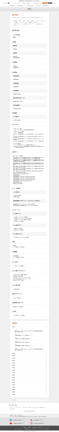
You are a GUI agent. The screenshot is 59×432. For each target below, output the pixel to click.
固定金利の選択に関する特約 (17, 182)
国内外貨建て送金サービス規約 (17, 101)
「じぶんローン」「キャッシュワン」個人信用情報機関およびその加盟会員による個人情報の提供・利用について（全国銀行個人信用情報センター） (28, 147)
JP (53, 3)
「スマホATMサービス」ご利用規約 (18, 265)
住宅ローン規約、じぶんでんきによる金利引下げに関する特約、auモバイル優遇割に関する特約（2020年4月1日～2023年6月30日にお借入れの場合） (28, 169)
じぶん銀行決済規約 (16, 289)
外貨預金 (28, 20)
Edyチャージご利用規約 (16, 297)
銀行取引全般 (15, 20)
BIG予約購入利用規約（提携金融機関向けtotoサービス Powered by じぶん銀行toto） (26, 205)
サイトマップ (47, 427)
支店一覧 (21, 415)
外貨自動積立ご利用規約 (16, 94)
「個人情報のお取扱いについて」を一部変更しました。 (23, 335)
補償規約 (14, 37)
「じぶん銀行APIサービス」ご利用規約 (18, 315)
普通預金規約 (15, 49)
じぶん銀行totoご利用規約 (17, 195)
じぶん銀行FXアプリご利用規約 (17, 228)
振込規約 (14, 245)
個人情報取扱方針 (34, 427)
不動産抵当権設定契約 (16, 175)
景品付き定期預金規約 (16, 57)
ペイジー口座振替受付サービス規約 (18, 257)
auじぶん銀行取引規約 (16, 34)
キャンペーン (39, 5)
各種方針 (39, 427)
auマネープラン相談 (35, 407)
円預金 (20, 20)
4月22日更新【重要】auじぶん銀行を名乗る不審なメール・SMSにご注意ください (29, 0)
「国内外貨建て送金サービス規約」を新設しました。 (22, 342)
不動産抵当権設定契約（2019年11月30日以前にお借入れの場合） (22, 180)
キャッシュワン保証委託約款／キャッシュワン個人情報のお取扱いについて (24, 144)
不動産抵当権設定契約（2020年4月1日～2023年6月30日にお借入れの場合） (24, 177)
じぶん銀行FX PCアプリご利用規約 (18, 229)
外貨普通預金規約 (15, 79)
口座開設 (45, 3)
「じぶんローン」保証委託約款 (17, 132)
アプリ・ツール (22, 22)
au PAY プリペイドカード (18, 407)
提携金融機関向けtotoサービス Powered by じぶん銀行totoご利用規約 (23, 204)
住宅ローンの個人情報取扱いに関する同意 (19, 172)
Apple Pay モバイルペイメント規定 (18, 280)
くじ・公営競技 (15, 22)
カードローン (37, 20)
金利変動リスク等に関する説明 (17, 183)
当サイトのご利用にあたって (18, 428)
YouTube (18, 423)
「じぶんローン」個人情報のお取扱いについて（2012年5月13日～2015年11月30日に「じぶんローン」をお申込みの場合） (28, 137)
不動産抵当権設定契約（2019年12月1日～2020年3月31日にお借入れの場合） (24, 179)
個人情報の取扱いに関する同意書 (18, 276)
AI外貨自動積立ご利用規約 (17, 108)
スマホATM (34, 22)
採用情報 (29, 427)
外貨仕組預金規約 (15, 67)
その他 (14, 25)
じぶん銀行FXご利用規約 (16, 120)
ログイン (50, 3)
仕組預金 (24, 20)
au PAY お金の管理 (12, 408)
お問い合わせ (47, 428)
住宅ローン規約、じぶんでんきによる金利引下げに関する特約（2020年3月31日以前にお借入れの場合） (28, 170)
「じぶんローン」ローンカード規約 (18, 131)
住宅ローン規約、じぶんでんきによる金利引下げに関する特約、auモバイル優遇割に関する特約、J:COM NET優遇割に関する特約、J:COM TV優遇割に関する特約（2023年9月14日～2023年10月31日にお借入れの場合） (28, 163)
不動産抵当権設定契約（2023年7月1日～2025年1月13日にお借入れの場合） (24, 176)
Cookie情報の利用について (27, 428)
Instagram (39, 423)
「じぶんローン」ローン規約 (17, 128)
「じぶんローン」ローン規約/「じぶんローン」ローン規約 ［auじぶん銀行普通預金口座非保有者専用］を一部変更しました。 (29, 331)
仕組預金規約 (15, 66)
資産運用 (32, 20)
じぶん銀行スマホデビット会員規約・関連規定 (20, 274)
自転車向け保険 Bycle (42, 407)
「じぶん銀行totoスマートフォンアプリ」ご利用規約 (21, 237)
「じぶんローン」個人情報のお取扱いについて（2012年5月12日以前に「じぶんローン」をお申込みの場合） (28, 134)
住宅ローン (42, 20)
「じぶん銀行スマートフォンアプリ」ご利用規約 (20, 216)
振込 (26, 22)
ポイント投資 (24, 407)
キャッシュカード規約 (16, 35)
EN (54, 3)
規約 (43, 427)
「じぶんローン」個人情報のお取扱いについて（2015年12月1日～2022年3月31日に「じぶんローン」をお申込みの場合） (28, 139)
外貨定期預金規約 (15, 86)
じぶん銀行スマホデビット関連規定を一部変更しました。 (23, 338)
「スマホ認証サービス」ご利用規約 (18, 221)
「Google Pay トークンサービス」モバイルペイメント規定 (21, 277)
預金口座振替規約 (15, 255)
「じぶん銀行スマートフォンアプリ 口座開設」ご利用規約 (21, 219)
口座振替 (30, 22)
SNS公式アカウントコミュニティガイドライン (38, 428)
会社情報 (24, 427)
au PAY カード (11, 407)
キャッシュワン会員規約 (16, 143)
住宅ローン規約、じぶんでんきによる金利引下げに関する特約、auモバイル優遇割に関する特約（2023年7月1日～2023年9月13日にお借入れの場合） (28, 167)
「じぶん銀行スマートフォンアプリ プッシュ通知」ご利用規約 (22, 218)
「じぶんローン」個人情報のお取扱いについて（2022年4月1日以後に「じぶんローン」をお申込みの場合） (28, 141)
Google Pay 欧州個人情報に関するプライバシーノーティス (21, 278)
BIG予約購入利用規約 (16, 196)
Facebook (17, 420)
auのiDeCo (29, 407)
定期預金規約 (15, 56)
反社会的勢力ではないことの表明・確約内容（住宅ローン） (21, 173)
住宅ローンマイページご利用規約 (18, 155)
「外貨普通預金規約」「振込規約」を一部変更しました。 (23, 345)
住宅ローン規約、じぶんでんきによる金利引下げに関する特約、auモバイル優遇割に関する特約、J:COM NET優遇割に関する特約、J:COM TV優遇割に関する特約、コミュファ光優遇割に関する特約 (28, 158)
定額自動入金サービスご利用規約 (18, 306)
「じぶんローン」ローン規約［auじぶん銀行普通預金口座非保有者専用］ (23, 129)
